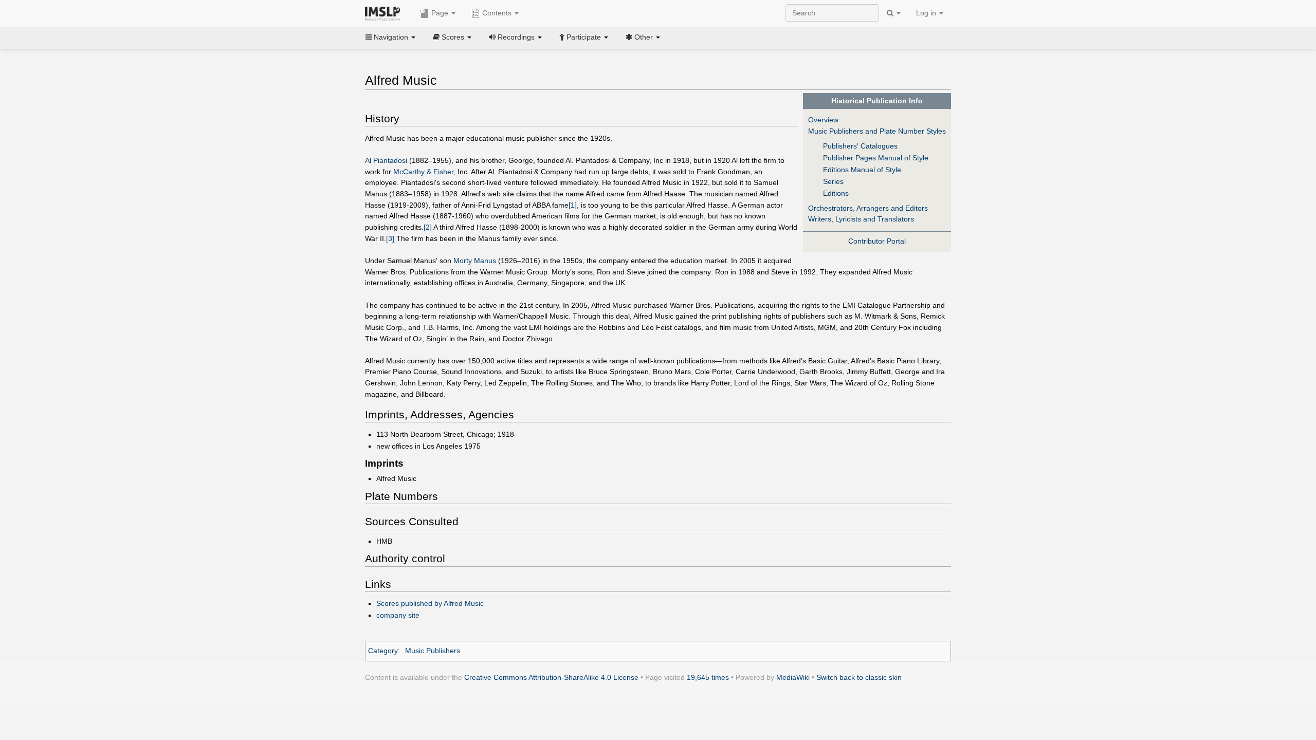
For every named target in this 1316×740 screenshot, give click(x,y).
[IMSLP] (384, 13)
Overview (823, 120)
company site (397, 615)
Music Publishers (432, 650)
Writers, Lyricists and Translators (861, 219)
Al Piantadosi (386, 160)
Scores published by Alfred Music (430, 603)
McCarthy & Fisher (423, 172)
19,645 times (708, 677)
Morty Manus (474, 260)
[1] (573, 205)
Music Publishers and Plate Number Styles (877, 131)
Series (833, 181)
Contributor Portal (877, 241)
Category (383, 650)
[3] (390, 238)
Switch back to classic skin (859, 677)
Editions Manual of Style (862, 169)
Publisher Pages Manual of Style (875, 158)
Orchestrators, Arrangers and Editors (868, 208)
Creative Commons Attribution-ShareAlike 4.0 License (551, 677)
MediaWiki (793, 677)
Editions (836, 193)
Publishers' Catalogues (860, 146)
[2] (428, 227)
